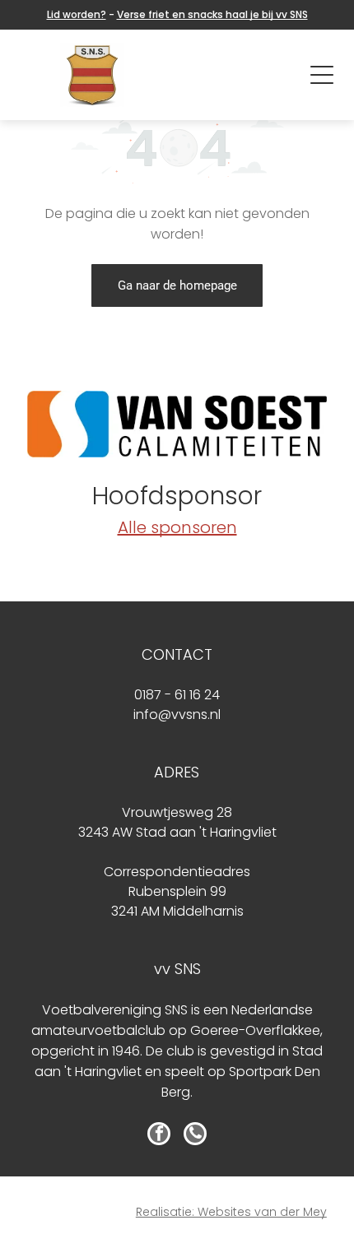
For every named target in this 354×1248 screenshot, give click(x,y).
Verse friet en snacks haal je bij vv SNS (212, 14)
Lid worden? (76, 14)
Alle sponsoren (177, 527)
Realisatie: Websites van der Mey (231, 1212)
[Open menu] (321, 74)
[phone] (195, 1135)
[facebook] (158, 1135)
